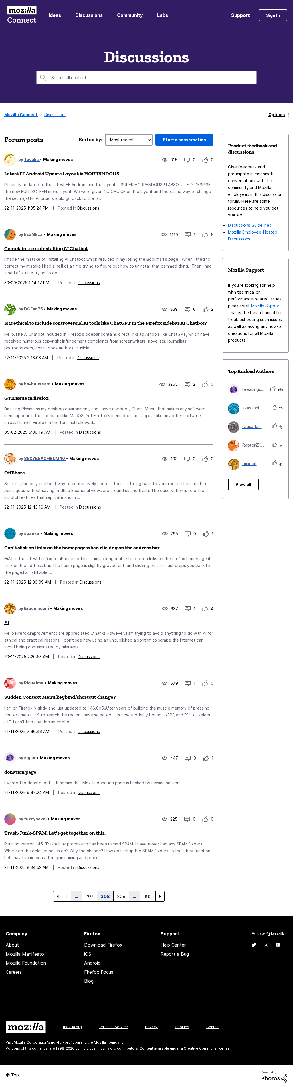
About (12, 945)
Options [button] (276, 114)
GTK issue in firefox (26, 398)
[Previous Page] (57, 896)
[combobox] (146, 77)
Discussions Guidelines (249, 225)
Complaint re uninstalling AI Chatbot (46, 248)
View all (243, 484)
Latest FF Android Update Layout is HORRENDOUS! (62, 173)
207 (89, 896)
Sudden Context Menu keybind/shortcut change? (60, 697)
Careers (14, 972)
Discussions (89, 15)
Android (92, 963)
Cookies (182, 1027)
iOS (87, 954)
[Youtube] (277, 944)
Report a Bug (175, 954)
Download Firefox (103, 945)
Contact (212, 1027)
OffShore (14, 472)
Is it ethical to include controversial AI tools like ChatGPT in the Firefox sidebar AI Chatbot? (105, 323)
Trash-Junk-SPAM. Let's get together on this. (55, 833)
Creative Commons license (207, 1048)
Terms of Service (113, 1027)
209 (121, 896)
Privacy (151, 1027)
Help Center (173, 945)
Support (240, 15)
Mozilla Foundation (26, 963)
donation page (20, 772)
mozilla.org (72, 1027)
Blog (89, 981)
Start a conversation (184, 139)
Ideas (55, 15)
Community (130, 15)
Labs (162, 15)
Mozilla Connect (22, 15)
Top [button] (15, 1074)
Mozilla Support (266, 305)
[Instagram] (265, 944)
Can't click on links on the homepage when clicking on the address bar (82, 547)
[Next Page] (160, 896)
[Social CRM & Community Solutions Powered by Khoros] (274, 1076)
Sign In (273, 15)
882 (147, 896)
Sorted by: (90, 139)
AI (6, 622)
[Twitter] (253, 944)
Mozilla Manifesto (25, 954)
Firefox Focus (98, 972)
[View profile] (10, 160)
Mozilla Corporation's (32, 1042)
